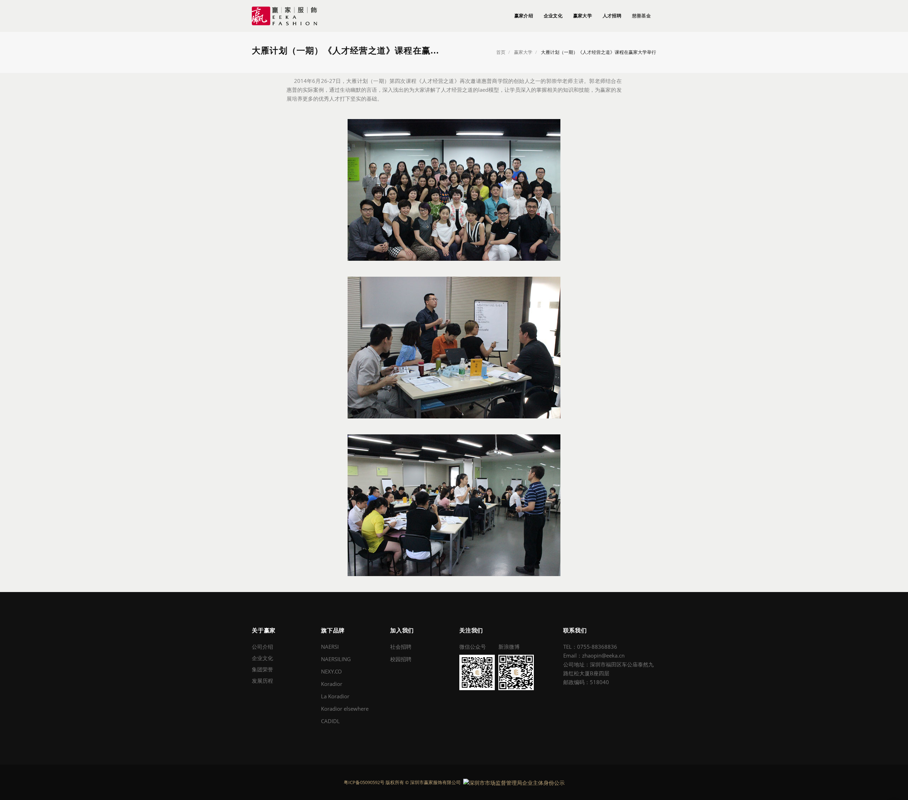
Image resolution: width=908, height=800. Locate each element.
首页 (500, 52)
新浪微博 (509, 646)
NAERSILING (336, 659)
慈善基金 (641, 15)
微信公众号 (472, 646)
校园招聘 (400, 659)
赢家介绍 (523, 15)
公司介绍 (262, 646)
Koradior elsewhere (345, 708)
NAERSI (330, 646)
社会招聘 (400, 646)
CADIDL (330, 721)
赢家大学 (582, 15)
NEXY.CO (331, 671)
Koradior (331, 683)
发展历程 (262, 680)
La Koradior (335, 696)
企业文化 (553, 15)
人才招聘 (612, 15)
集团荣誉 (262, 669)
